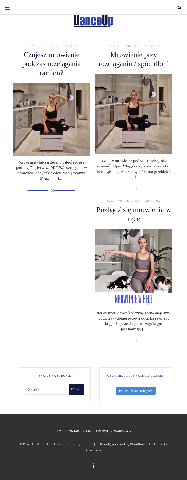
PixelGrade (93, 450)
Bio (58, 431)
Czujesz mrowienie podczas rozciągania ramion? (51, 64)
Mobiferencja (97, 431)
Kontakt (74, 431)
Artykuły (70, 46)
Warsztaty (122, 431)
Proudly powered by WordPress (123, 444)
